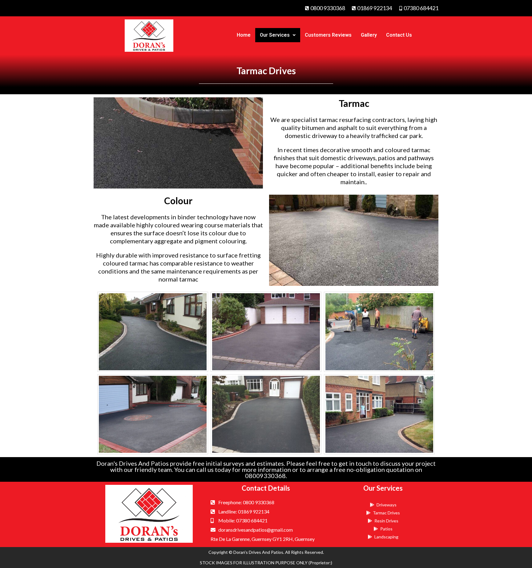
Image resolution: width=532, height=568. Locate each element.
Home (244, 35)
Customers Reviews (328, 35)
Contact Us (399, 35)
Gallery (369, 35)
